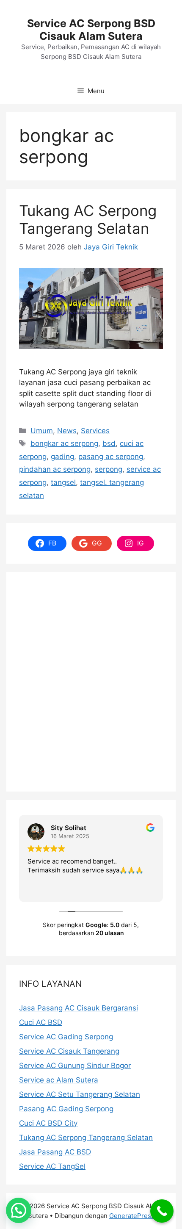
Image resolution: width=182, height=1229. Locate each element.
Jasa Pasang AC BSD (55, 1152)
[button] (18, 1210)
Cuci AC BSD (40, 1022)
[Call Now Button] (162, 1211)
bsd (109, 443)
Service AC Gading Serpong (66, 1036)
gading (62, 456)
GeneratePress (131, 1216)
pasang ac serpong (110, 456)
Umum (41, 430)
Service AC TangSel (52, 1166)
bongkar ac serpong (64, 443)
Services (95, 430)
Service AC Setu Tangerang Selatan (79, 1094)
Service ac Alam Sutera (58, 1080)
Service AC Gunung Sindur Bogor (75, 1065)
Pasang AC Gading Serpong (66, 1108)
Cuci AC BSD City (48, 1123)
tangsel (63, 482)
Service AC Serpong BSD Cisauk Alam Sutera (91, 29)
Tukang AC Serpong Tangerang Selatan (88, 219)
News (67, 430)
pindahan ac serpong (55, 469)
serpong (108, 469)
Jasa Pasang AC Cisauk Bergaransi (78, 1008)
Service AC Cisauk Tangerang (69, 1051)
